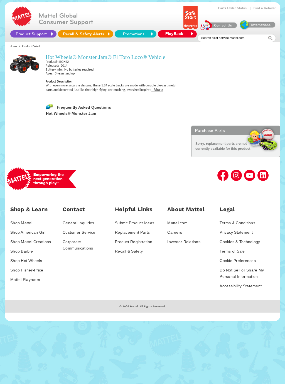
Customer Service (79, 232)
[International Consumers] (257, 29)
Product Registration (133, 242)
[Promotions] (135, 34)
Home (13, 46)
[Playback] (179, 34)
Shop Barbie (21, 251)
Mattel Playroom (25, 279)
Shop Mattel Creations (30, 242)
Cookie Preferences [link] (238, 260)
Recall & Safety (129, 251)
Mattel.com (177, 223)
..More (157, 89)
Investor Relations (183, 242)
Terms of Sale (232, 251)
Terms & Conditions (237, 223)
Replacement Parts (132, 232)
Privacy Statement (236, 232)
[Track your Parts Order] (232, 8)
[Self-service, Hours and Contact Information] (219, 29)
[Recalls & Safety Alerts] (85, 34)
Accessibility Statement (241, 286)
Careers (174, 232)
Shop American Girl (28, 232)
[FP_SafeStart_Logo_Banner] (191, 29)
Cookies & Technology (240, 242)
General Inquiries (78, 223)
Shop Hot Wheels (26, 260)
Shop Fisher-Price (26, 270)
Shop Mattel (21, 223)
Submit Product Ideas (134, 223)
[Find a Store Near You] (265, 8)
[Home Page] (22, 25)
